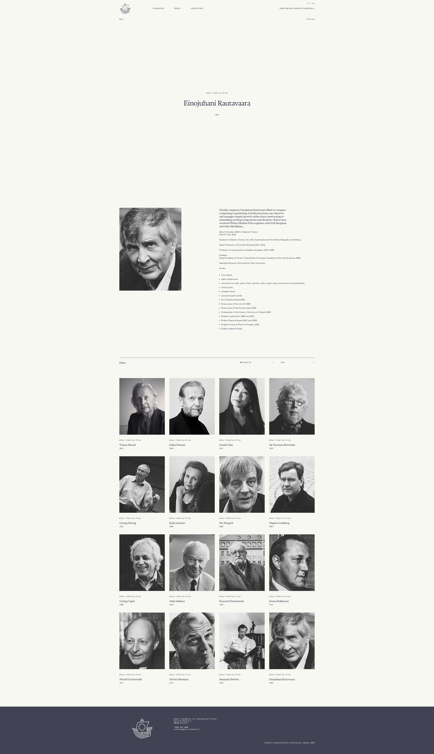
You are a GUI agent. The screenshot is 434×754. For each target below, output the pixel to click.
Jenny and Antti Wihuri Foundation (296, 8)
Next (121, 19)
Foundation (158, 8)
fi (309, 3)
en (314, 3)
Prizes (177, 8)
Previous (311, 19)
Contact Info (197, 8)
